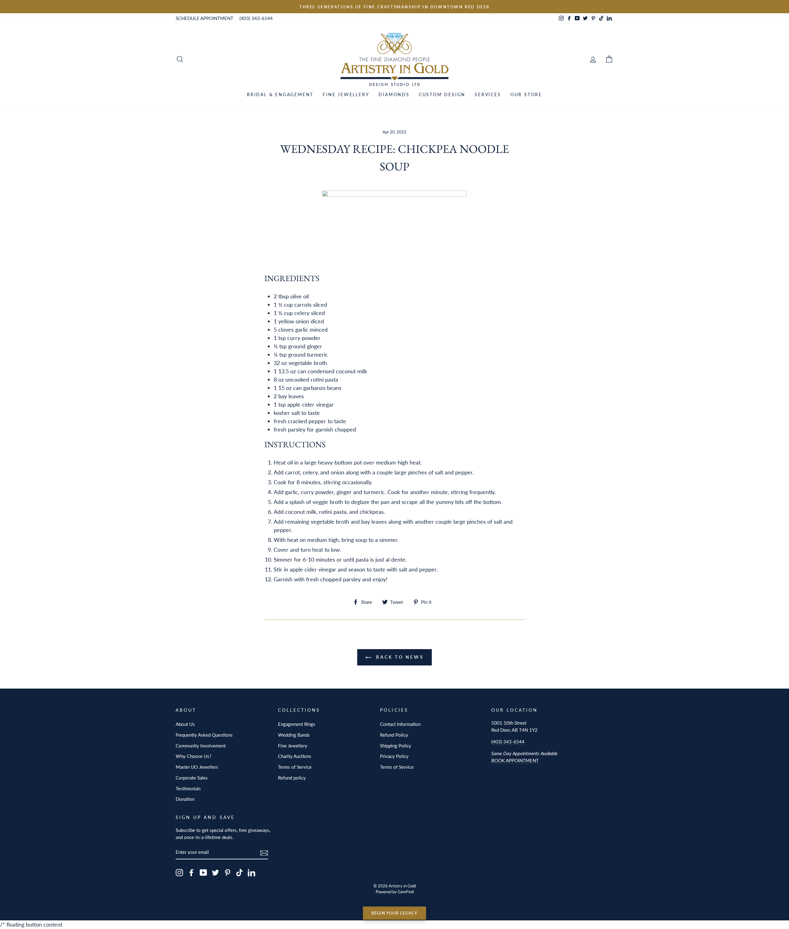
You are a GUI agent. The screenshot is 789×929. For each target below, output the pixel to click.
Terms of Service (295, 767)
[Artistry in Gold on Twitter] (215, 872)
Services (488, 94)
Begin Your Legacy (394, 913)
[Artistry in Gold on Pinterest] (227, 872)
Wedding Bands (294, 735)
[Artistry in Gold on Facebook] (191, 872)
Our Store (526, 94)
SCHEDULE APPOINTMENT (204, 18)
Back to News (399, 657)
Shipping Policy (395, 745)
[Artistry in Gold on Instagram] (179, 872)
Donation (185, 799)
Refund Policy (394, 735)
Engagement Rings (296, 724)
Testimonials (188, 788)
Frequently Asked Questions (204, 735)
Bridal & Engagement (280, 94)
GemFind (406, 892)
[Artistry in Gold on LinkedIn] (251, 872)
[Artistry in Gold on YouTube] (203, 872)
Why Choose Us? (193, 756)
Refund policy (292, 777)
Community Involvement (201, 745)
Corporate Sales (192, 777)
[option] (394, 6)
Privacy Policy (394, 756)
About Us (185, 724)
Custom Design (442, 94)
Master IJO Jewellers (197, 767)
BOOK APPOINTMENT (515, 760)
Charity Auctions (294, 756)
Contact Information (400, 724)
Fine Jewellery (346, 94)
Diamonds (393, 94)
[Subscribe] (264, 852)
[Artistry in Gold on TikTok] (239, 872)
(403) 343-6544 (256, 18)
